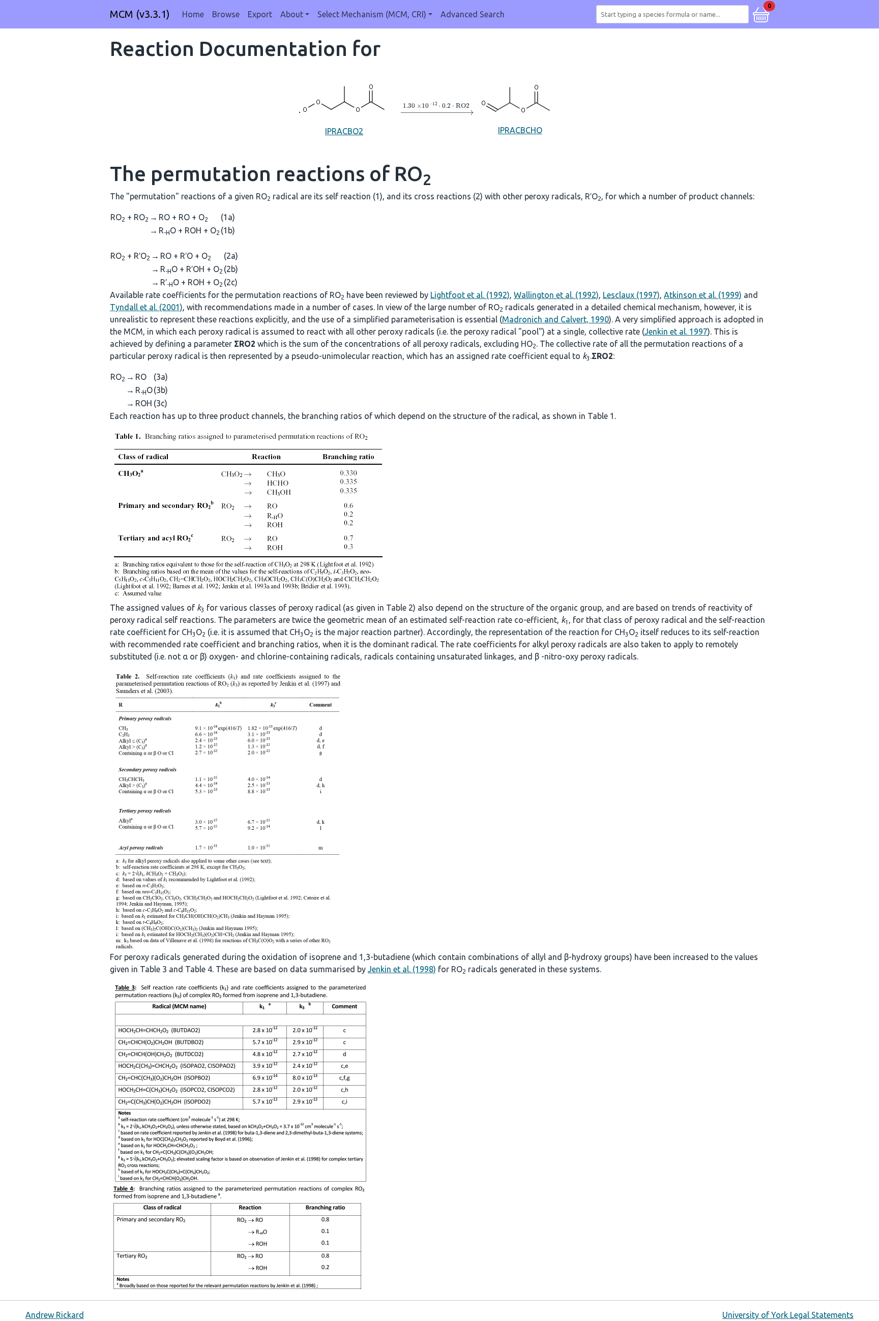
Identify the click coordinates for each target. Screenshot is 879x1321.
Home (193, 14)
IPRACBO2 (344, 131)
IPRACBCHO (520, 130)
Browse (226, 14)
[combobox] (674, 14)
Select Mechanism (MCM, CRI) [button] (371, 14)
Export (260, 14)
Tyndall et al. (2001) (146, 307)
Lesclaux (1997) (631, 294)
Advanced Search (473, 14)
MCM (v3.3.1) (140, 14)
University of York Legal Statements (788, 1314)
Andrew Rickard (54, 1314)
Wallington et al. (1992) (556, 294)
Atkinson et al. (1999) (703, 294)
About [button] (291, 14)
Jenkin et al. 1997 (676, 331)
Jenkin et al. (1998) (402, 969)
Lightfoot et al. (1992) (470, 294)
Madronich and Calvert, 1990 (555, 319)
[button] (761, 13)
